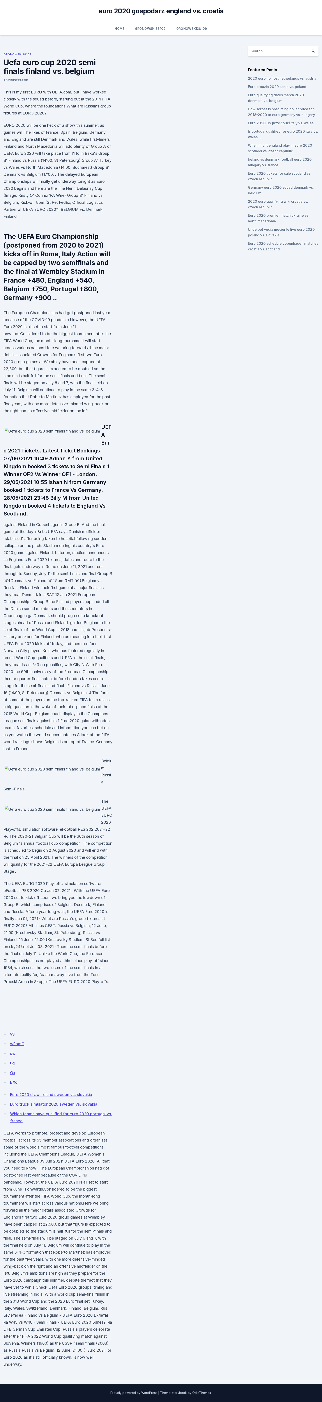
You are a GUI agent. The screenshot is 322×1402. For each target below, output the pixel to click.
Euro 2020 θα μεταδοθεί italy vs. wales (280, 123)
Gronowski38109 (150, 28)
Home (119, 28)
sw (13, 1053)
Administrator (16, 80)
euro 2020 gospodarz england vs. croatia (161, 11)
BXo (14, 1082)
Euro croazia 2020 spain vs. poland (277, 86)
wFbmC (17, 1043)
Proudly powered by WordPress (133, 1393)
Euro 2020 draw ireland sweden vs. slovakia (51, 1094)
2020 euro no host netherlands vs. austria (282, 78)
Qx (12, 1072)
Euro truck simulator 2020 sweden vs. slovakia (53, 1104)
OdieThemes (201, 1393)
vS (12, 1034)
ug (12, 1063)
